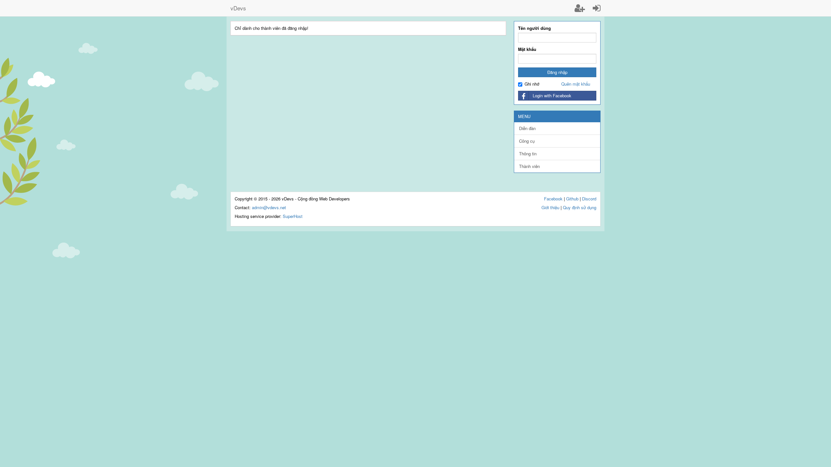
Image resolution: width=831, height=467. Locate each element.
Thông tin (528, 153)
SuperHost (293, 216)
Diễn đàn (527, 128)
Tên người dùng (534, 28)
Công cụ (527, 141)
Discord (589, 199)
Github (572, 199)
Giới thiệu (550, 207)
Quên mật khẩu (575, 84)
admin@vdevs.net (269, 207)
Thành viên (529, 166)
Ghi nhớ (532, 84)
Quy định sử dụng (579, 207)
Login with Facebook (552, 95)
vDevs (238, 8)
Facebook (553, 199)
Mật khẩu (527, 49)
